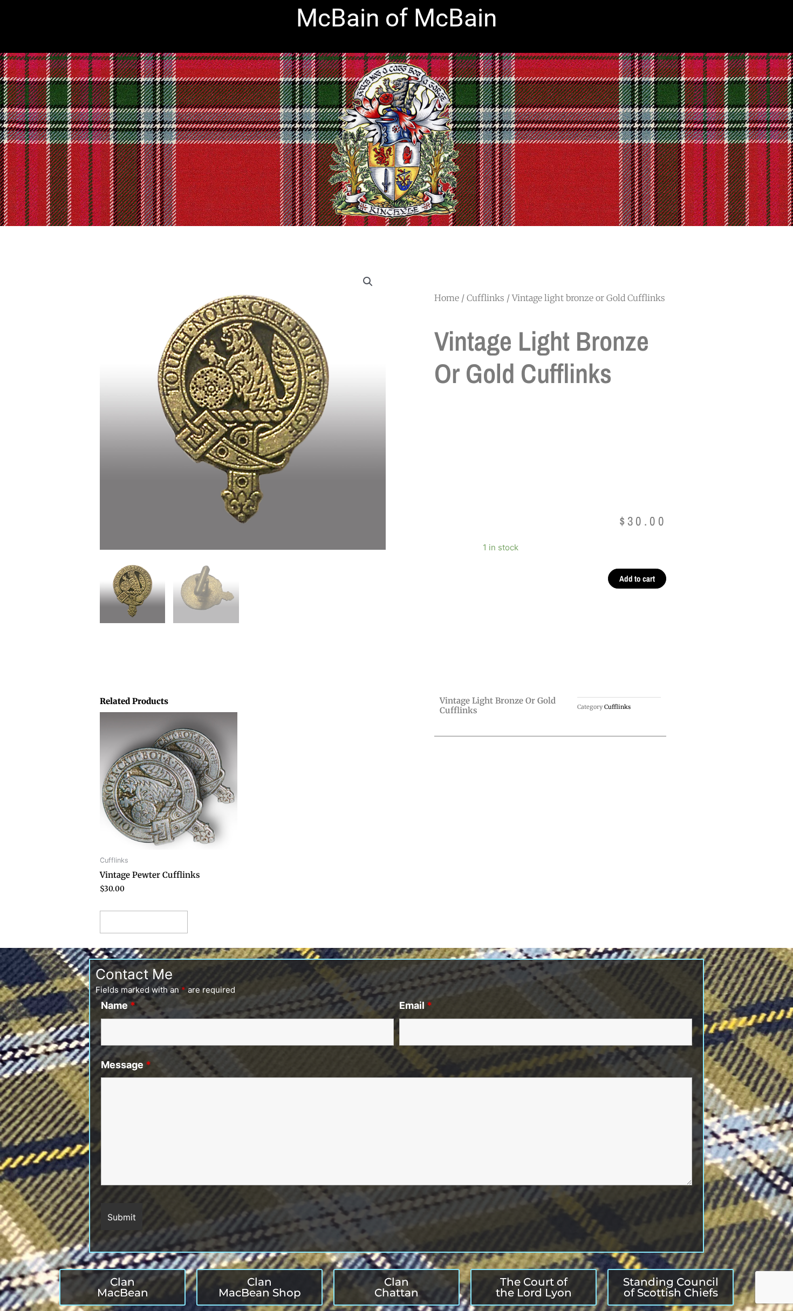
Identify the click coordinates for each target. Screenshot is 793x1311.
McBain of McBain (396, 17)
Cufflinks (485, 297)
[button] (368, 281)
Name (118, 1005)
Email (415, 1005)
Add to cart (637, 578)
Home (446, 297)
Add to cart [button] (144, 922)
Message (126, 1064)
